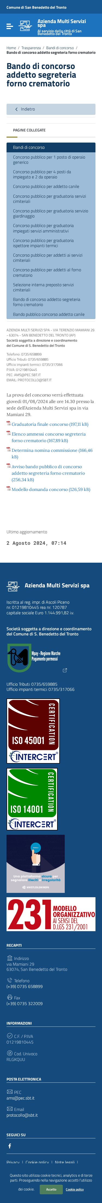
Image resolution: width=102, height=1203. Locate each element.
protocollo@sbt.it (22, 1115)
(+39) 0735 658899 (25, 986)
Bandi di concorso (60, 48)
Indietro (27, 109)
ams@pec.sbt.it (21, 1098)
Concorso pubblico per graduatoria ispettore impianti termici (43, 243)
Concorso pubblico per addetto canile (46, 186)
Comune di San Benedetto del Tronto (36, 7)
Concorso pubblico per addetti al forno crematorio (47, 272)
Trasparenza (31, 48)
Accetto (51, 1189)
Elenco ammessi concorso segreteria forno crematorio (49, 437)
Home (11, 48)
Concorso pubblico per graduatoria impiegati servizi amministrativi (43, 228)
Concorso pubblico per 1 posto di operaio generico (49, 159)
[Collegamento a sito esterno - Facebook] (10, 1145)
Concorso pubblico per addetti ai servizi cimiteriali (47, 257)
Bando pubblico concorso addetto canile (49, 314)
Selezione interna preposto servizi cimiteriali (43, 287)
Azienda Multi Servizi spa (57, 585)
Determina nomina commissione (45, 450)
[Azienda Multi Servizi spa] (25, 25)
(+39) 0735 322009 (25, 1003)
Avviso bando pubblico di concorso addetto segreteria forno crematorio (48, 470)
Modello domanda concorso (40, 489)
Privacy (13, 1162)
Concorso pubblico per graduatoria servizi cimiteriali (49, 198)
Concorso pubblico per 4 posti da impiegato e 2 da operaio (42, 174)
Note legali (65, 1162)
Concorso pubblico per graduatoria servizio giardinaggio (50, 213)
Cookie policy (75, 1189)
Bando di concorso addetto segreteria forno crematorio (46, 302)
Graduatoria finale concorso (40, 424)
